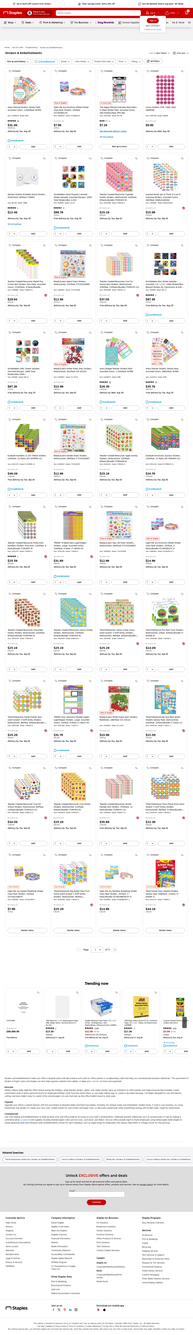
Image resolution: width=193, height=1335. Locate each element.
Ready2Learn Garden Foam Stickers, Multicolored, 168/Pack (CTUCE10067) (72, 457)
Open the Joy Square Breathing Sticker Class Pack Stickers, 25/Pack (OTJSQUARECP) (25, 894)
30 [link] (110, 382)
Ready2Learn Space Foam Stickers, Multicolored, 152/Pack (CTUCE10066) (72, 283)
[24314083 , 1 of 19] (23, 1007)
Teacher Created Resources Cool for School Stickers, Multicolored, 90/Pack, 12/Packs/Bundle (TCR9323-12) (26, 807)
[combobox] (98, 13)
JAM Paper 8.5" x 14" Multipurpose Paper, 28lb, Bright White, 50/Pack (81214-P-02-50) (62, 1023)
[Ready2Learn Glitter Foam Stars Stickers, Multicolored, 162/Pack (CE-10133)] (73, 351)
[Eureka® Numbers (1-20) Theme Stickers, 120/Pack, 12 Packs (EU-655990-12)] (27, 438)
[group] (23, 1022)
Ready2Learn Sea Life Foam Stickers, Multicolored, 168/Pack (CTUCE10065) (118, 544)
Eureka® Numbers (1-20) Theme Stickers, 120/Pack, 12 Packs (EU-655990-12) (27, 457)
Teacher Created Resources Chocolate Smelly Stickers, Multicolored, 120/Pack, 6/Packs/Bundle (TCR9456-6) (26, 633)
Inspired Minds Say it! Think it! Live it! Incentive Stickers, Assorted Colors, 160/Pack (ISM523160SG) (163, 197)
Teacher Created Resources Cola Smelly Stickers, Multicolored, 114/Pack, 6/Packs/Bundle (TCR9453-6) (72, 807)
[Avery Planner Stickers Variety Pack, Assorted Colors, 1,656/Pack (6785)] (27, 90)
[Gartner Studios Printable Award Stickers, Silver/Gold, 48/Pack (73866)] (27, 177)
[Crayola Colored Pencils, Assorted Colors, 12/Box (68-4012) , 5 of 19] (180, 1007)
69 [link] (18, 121)
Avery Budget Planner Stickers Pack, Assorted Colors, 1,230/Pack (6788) (116, 370)
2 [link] (109, 121)
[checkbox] (45, 62)
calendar (95, 1081)
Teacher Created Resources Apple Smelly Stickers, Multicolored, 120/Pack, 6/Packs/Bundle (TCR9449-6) (119, 458)
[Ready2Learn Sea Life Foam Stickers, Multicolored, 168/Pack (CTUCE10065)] (119, 525)
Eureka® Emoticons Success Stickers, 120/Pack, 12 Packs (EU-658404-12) (163, 457)
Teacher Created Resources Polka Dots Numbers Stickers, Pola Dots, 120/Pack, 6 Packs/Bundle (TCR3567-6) (27, 546)
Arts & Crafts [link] (17, 47)
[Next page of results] (114, 949)
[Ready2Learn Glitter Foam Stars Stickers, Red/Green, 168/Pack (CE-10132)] (119, 699)
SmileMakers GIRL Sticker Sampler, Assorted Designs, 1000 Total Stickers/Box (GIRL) (24, 371)
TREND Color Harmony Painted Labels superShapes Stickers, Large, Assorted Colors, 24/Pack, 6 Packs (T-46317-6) (71, 720)
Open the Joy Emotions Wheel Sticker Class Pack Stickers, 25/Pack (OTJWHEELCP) (71, 110)
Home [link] (7, 47)
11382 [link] (97, 1028)
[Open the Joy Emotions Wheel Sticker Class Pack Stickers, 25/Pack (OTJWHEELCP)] (73, 90)
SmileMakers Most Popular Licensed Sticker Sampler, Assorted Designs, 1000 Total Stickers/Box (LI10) (73, 197)
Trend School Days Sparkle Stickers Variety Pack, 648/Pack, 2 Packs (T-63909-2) (162, 894)
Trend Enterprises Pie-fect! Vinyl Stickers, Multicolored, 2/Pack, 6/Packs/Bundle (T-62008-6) (165, 633)
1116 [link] (174, 1028)
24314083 (10, 1021)
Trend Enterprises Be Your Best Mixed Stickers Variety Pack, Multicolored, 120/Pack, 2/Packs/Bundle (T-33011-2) (164, 720)
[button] (138, 13)
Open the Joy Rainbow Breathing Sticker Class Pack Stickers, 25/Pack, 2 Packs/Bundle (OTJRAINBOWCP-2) (118, 894)
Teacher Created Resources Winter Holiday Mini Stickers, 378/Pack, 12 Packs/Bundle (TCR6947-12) (116, 807)
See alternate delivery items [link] (113, 131)
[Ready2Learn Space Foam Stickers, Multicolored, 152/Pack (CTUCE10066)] (73, 264)
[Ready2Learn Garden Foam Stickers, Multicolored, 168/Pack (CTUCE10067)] (73, 438)
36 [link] (156, 382)
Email (72, 1191)
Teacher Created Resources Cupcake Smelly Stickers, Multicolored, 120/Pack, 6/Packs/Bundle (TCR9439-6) (118, 197)
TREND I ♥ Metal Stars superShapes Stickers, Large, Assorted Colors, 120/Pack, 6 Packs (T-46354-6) (70, 546)
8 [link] (63, 208)
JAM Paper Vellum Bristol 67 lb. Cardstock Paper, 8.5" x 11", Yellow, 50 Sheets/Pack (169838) (140, 1023)
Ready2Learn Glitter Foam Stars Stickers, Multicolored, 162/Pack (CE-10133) (73, 370)
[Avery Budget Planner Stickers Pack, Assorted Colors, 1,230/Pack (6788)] (119, 351)
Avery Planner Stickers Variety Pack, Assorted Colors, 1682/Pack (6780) (162, 370)
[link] (32, 4)
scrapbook (25, 1119)
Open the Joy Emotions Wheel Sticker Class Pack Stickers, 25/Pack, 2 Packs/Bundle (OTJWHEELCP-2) (163, 546)
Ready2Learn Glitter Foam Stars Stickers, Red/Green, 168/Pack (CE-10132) (119, 718)
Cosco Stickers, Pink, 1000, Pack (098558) (161, 109)
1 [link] (17, 208)
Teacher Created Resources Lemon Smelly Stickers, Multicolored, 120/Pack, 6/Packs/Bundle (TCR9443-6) (73, 633)
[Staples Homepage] (12, 13)
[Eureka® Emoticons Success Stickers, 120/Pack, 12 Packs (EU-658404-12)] (165, 438)
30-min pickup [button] (106, 136)
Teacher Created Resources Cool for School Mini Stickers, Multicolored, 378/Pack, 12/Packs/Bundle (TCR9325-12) (119, 284)
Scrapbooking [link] (31, 47)
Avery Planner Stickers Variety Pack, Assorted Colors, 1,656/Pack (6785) (24, 109)
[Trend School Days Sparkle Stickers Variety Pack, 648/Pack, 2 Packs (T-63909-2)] (165, 873)
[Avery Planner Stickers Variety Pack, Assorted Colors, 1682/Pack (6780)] (165, 351)
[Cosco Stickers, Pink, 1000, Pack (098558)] (165, 90)
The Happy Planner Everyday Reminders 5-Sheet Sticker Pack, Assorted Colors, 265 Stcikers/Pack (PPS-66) (118, 110)
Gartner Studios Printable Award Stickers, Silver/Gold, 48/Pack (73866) (26, 196)
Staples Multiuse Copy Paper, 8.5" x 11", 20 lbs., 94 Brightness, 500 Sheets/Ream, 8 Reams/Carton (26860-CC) (101, 1023)
